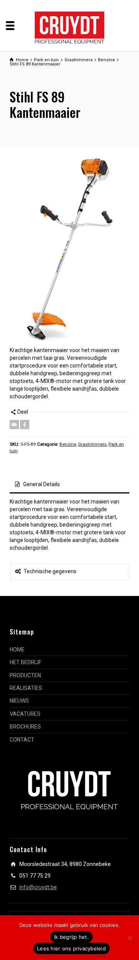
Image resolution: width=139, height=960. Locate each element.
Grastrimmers (92, 444)
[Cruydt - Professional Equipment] (69, 27)
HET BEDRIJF (25, 662)
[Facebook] (24, 424)
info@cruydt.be (38, 887)
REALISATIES (26, 688)
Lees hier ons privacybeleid (71, 948)
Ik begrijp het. (71, 937)
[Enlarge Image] (69, 249)
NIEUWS (19, 701)
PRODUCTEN (25, 675)
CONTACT (22, 740)
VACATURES (25, 714)
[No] (129, 938)
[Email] (14, 424)
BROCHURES (25, 726)
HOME (17, 649)
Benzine (67, 444)
